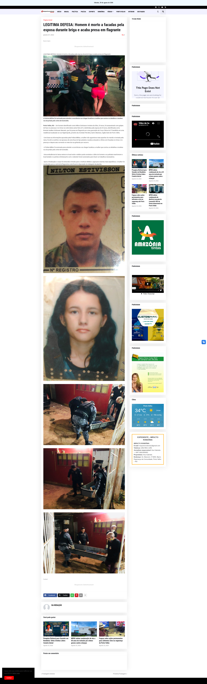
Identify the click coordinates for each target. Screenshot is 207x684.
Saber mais (16, 673)
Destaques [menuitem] (141, 11)
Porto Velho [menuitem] (120, 11)
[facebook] (156, 7)
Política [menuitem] (75, 11)
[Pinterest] (76, 595)
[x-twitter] (159, 7)
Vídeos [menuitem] (109, 11)
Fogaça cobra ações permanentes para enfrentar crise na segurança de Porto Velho (111, 640)
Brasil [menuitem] (66, 11)
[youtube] (162, 7)
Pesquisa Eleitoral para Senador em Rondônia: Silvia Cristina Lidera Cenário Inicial (55, 640)
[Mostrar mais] (85, 595)
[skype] (165, 7)
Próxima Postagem (119, 674)
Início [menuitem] (59, 11)
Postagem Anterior (48, 674)
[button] (158, 11)
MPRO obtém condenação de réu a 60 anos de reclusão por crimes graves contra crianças (83, 640)
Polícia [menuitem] (83, 11)
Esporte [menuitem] (92, 11)
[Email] (81, 595)
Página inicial (47, 20)
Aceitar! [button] (9, 678)
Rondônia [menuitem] (101, 11)
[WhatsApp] (72, 595)
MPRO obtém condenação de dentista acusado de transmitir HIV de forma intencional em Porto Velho (155, 200)
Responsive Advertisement (84, 46)
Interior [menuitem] (131, 11)
